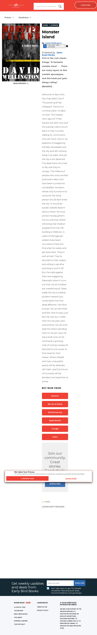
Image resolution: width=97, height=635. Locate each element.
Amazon (55, 396)
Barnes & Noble (55, 404)
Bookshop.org (55, 412)
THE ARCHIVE (18, 611)
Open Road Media (52, 53)
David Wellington (53, 43)
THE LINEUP (18, 617)
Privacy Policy (42, 610)
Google (55, 429)
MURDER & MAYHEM (21, 621)
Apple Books (55, 420)
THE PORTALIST (19, 624)
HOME (45, 25)
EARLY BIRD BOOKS (21, 614)
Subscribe (85, 5)
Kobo (55, 437)
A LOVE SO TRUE (19, 607)
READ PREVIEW (19, 83)
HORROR (54, 25)
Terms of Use (42, 607)
